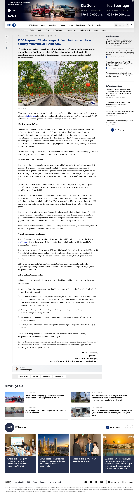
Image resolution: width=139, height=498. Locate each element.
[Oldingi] (127, 427)
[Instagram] (101, 482)
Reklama (43, 482)
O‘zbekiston (33, 25)
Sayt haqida (20, 482)
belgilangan (31, 116)
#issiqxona (46, 376)
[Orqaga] (7, 37)
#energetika (59, 376)
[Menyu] (131, 25)
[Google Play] (127, 482)
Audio (99, 25)
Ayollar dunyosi (85, 30)
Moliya (40, 30)
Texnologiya (80, 25)
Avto (47, 30)
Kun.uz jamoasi (55, 482)
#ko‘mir (35, 376)
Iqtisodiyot (52, 25)
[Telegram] (7, 42)
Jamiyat (62, 25)
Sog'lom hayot (57, 30)
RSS (28, 482)
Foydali (90, 25)
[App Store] (113, 482)
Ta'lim (32, 30)
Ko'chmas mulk (71, 30)
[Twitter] (96, 482)
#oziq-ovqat (24, 376)
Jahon (43, 25)
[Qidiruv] (127, 25)
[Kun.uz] (11, 25)
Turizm (96, 30)
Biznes (104, 30)
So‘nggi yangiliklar (114, 86)
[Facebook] (7, 48)
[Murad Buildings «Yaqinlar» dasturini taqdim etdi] (85, 453)
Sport (71, 25)
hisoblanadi (23, 242)
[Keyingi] (132, 427)
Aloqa (35, 482)
